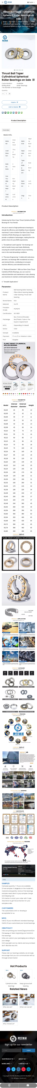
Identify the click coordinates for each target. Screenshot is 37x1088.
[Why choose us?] (10, 1016)
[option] (11, 978)
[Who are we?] (10, 999)
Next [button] (34, 978)
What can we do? (26, 1007)
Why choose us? (8, 1024)
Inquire (13, 102)
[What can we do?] (26, 999)
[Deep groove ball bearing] (25, 975)
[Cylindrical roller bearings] (11, 975)
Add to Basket (13, 107)
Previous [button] (3, 978)
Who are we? (7, 1007)
